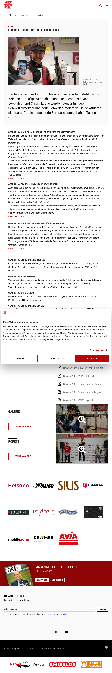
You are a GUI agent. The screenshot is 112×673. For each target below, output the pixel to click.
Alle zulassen (91, 358)
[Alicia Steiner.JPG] (82, 419)
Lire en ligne (57, 580)
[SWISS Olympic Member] (29, 665)
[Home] (9, 15)
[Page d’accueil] (9, 5)
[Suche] (100, 5)
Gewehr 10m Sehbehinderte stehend (83, 384)
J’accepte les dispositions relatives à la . (38, 614)
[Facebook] (45, 632)
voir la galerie (23, 426)
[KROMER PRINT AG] (43, 539)
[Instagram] (55, 632)
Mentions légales (12, 648)
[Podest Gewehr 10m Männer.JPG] (82, 449)
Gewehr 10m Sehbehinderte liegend (82, 392)
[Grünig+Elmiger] (18, 512)
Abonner (102, 609)
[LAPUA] (93, 485)
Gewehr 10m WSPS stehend (78, 376)
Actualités (24, 15)
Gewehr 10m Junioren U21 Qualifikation (84, 367)
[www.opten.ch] (106, 647)
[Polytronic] (43, 512)
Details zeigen (97, 350)
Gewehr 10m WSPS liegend (78, 400)
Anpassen (54, 358)
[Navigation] (107, 5)
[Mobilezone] (18, 539)
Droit (31, 648)
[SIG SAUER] (43, 485)
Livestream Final (16, 178)
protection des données (57, 614)
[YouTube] (66, 632)
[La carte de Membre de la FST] (93, 512)
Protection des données (53, 648)
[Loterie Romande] (91, 665)
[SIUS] (68, 485)
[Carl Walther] (68, 512)
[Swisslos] (64, 665)
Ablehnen (20, 358)
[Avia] (68, 539)
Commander (42, 580)
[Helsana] (18, 485)
